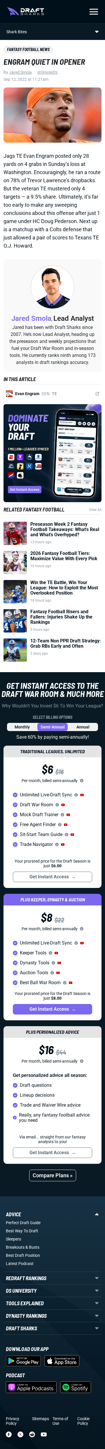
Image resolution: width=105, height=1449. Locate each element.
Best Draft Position (23, 1255)
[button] (82, 795)
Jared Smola (20, 72)
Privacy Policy (12, 1421)
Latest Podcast (20, 1263)
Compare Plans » (53, 1175)
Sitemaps (40, 1418)
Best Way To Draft (22, 1231)
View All (95, 510)
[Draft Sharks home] (25, 11)
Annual (83, 727)
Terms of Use (60, 1421)
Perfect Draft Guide (23, 1222)
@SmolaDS (47, 72)
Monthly (22, 727)
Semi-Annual (53, 727)
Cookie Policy (83, 1421)
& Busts (32, 1247)
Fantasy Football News (28, 49)
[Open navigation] (94, 12)
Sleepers (13, 1239)
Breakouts (15, 1247)
